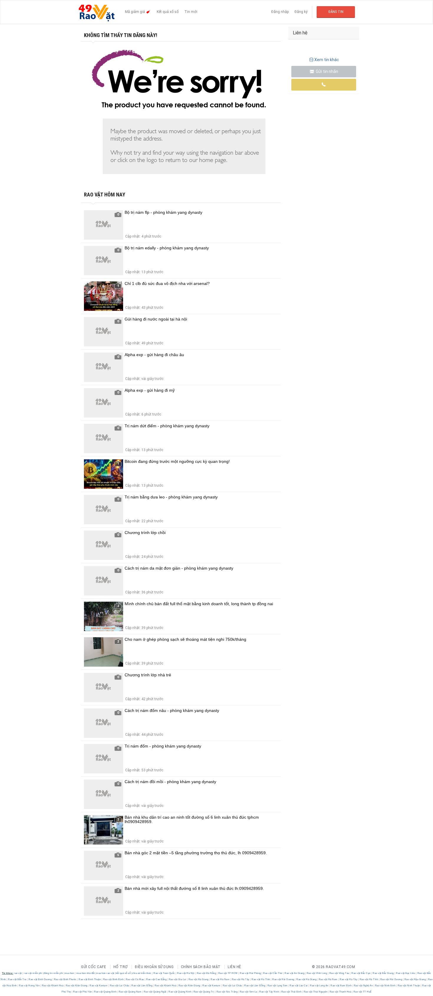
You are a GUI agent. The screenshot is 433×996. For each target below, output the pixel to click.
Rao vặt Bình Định (113, 979)
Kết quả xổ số (168, 12)
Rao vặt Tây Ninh (269, 991)
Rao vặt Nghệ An (363, 985)
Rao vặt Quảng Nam (130, 991)
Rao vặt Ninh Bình (385, 985)
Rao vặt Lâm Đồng (142, 985)
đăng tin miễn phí (53, 973)
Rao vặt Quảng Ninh (180, 991)
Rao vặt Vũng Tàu (339, 973)
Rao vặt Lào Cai (299, 985)
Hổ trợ (120, 967)
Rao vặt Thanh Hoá (340, 991)
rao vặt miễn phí (33, 973)
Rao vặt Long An (319, 985)
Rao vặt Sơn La (248, 991)
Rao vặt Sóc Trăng (227, 991)
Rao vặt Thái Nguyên (315, 991)
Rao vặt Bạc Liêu (405, 973)
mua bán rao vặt (105, 973)
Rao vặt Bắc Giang (383, 973)
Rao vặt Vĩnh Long (317, 973)
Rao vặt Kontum (98, 985)
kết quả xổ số (123, 973)
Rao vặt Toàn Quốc (164, 973)
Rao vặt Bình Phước (65, 979)
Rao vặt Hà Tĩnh (261, 979)
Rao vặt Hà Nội (185, 973)
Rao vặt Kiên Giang (76, 985)
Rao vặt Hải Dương (283, 979)
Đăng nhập (280, 12)
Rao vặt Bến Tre (17, 979)
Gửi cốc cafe (93, 967)
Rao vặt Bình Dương (40, 979)
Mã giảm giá (135, 12)
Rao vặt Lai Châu (119, 985)
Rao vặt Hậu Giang (415, 979)
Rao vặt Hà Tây (240, 979)
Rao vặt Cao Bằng (156, 979)
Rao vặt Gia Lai (177, 979)
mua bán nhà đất (85, 973)
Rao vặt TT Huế (362, 991)
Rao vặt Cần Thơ (272, 973)
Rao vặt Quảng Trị (204, 991)
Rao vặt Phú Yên (82, 991)
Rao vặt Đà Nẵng (206, 973)
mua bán (69, 973)
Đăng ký (301, 12)
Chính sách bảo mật (201, 967)
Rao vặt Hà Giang (198, 979)
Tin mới (190, 12)
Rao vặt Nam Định (341, 985)
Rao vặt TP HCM (227, 973)
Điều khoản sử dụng (154, 967)
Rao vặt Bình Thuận (90, 979)
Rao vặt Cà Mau (135, 979)
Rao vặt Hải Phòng (250, 973)
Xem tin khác (326, 59)
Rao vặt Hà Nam (220, 979)
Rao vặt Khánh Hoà (52, 985)
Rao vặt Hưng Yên (29, 985)
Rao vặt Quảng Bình (105, 991)
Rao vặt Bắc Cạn (361, 973)
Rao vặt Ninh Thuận (409, 985)
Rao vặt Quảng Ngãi (155, 991)
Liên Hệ (234, 967)
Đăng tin (335, 12)
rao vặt (18, 973)
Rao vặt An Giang (294, 973)
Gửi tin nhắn (326, 71)
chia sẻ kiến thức (141, 973)
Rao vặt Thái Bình (291, 991)
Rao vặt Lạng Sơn (277, 985)
